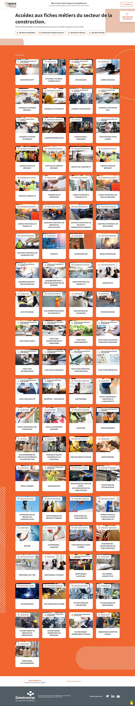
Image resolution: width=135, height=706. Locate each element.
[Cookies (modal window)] (131, 702)
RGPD (68, 681)
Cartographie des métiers (127, 18)
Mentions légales (76, 681)
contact (128, 4)
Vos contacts (35, 680)
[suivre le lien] (107, 696)
